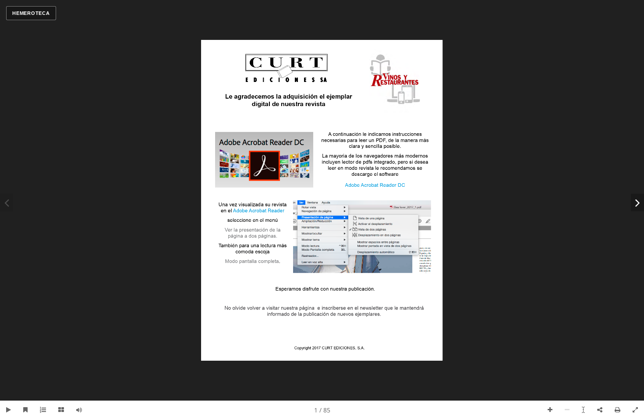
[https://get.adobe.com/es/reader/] (375, 190)
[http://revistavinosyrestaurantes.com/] (394, 79)
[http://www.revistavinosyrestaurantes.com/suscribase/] (324, 313)
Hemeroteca (31, 13)
